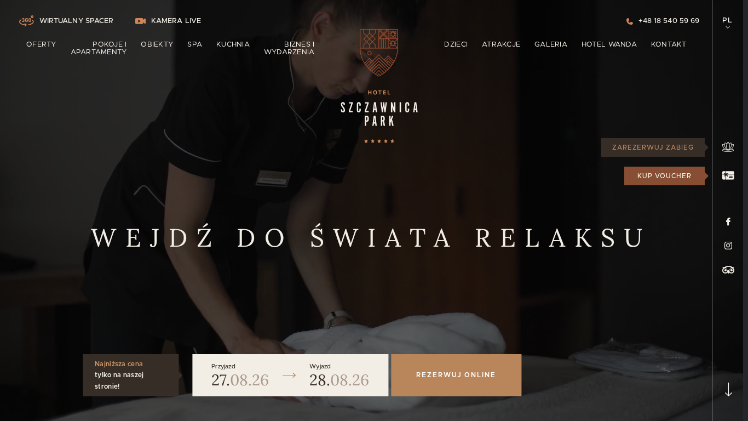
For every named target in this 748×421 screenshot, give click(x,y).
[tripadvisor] (728, 269)
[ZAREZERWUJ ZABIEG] (728, 147)
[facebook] (728, 221)
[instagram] (728, 245)
